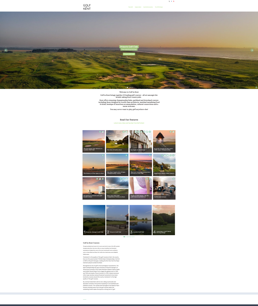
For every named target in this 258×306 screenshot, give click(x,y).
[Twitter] (169, 1)
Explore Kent (138, 7)
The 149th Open (159, 7)
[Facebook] (171, 1)
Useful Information (148, 7)
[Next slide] (252, 50)
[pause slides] (256, 87)
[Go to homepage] (94, 7)
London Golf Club (129, 54)
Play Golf (130, 7)
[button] (6, 50)
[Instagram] (174, 1)
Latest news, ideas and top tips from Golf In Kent (129, 123)
